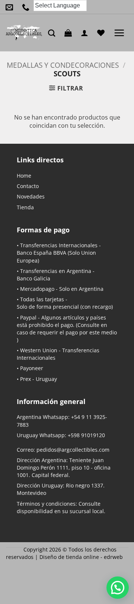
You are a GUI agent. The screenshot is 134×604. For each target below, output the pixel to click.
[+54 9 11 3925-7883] (27, 7)
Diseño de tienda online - (81, 556)
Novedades (31, 196)
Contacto (28, 186)
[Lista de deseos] (102, 33)
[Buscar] (53, 33)
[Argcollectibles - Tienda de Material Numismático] (24, 32)
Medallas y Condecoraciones (63, 65)
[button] (70, 33)
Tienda (25, 207)
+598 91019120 (86, 435)
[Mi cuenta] (86, 33)
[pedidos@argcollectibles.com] (11, 7)
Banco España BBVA (41, 252)
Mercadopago (37, 288)
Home (24, 175)
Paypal (28, 317)
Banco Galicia (33, 278)
